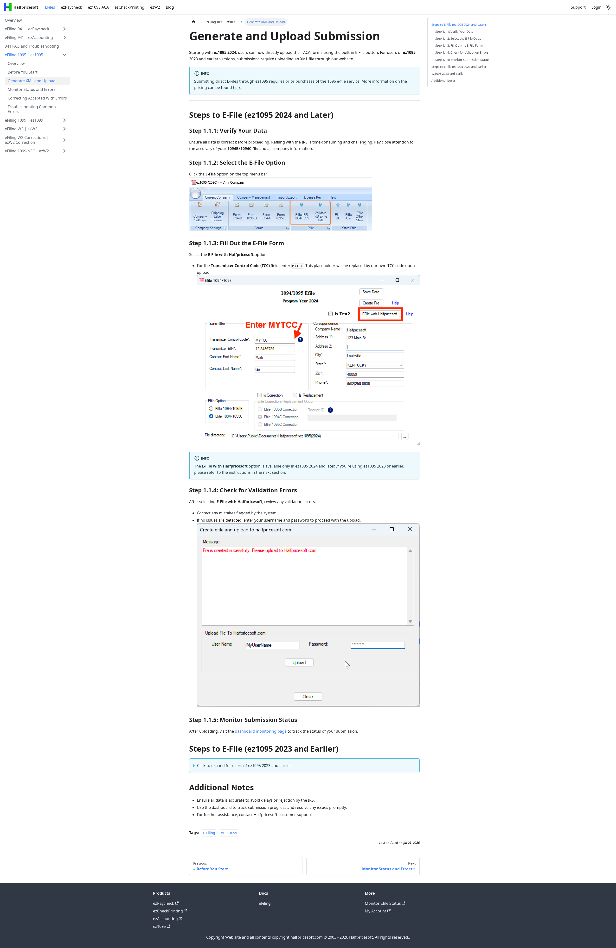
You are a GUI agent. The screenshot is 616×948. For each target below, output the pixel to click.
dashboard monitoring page (261, 731)
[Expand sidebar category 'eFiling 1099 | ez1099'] (64, 120)
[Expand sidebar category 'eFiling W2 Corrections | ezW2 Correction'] (64, 140)
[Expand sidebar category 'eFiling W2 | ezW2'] (64, 129)
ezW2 (155, 7)
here (237, 87)
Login (596, 7)
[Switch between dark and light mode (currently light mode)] (608, 7)
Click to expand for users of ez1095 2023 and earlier (244, 765)
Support (578, 7)
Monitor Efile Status (383, 903)
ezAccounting (165, 918)
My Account (375, 911)
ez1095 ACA (98, 7)
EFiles (50, 7)
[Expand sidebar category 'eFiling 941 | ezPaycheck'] (64, 29)
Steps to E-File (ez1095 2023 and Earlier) (459, 66)
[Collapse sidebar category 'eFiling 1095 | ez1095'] (64, 55)
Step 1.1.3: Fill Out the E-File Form (459, 45)
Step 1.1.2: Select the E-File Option (459, 38)
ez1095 (159, 926)
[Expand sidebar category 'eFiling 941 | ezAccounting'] (64, 37)
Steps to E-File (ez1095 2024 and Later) (458, 24)
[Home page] (193, 22)
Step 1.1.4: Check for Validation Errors (461, 52)
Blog (170, 7)
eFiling (265, 903)
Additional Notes (443, 80)
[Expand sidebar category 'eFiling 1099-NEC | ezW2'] (64, 151)
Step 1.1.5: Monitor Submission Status (462, 59)
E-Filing (209, 832)
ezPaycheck (71, 7)
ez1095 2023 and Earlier (448, 73)
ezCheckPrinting (129, 7)
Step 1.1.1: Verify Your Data (454, 31)
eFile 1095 (229, 832)
